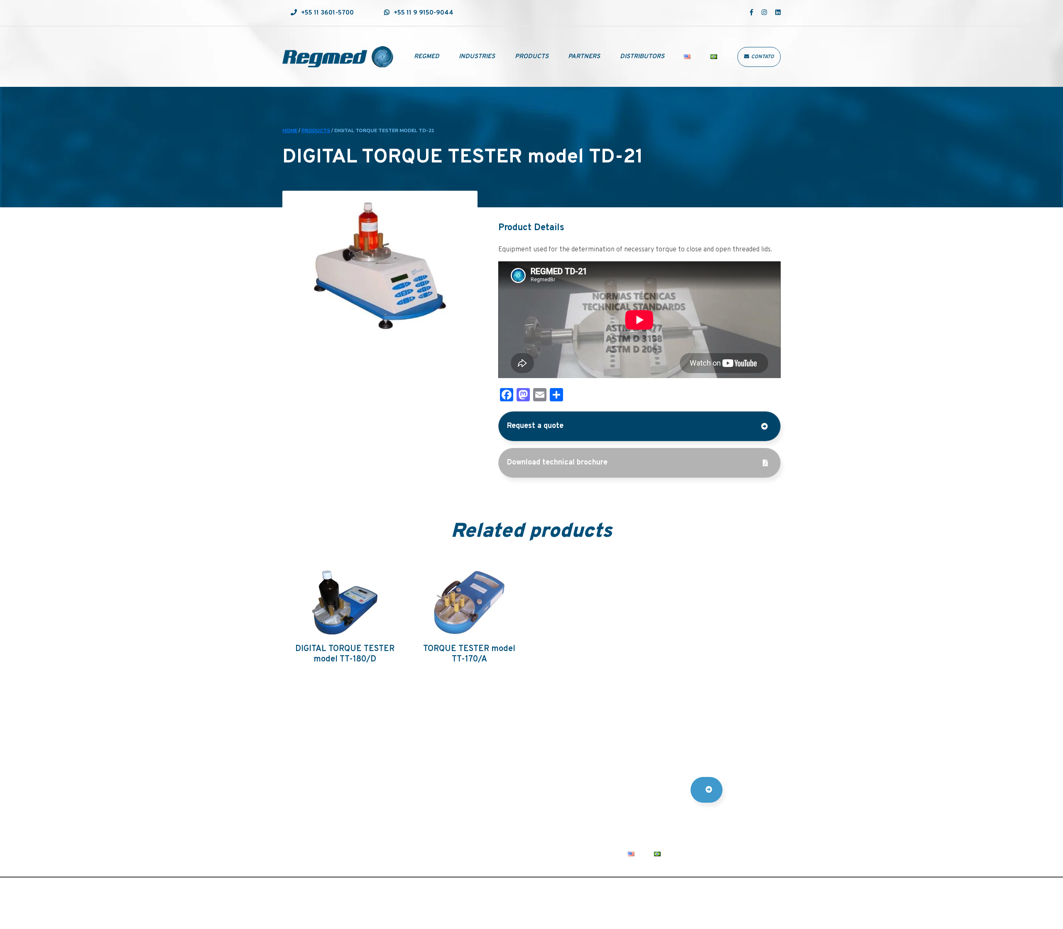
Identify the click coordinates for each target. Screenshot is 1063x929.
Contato (762, 57)
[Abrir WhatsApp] (1042, 908)
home (289, 130)
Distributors (642, 57)
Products (532, 57)
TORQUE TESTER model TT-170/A (469, 654)
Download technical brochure (557, 462)
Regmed (426, 57)
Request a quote (535, 426)
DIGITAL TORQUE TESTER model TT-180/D (344, 654)
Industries (477, 57)
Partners (584, 57)
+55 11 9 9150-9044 (423, 13)
